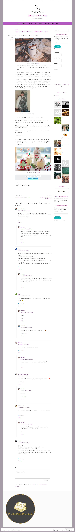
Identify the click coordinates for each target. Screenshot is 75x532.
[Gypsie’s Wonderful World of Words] (65, 128)
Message (56, 69)
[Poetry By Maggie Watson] (65, 155)
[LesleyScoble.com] (65, 105)
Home (18, 23)
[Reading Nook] (65, 113)
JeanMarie (23, 325)
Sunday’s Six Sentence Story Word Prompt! (45, 197)
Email (57, 58)
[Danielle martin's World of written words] (57, 152)
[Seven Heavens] (65, 179)
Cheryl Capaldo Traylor (23, 374)
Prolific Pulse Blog (37, 15)
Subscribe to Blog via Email (61, 34)
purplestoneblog (22, 209)
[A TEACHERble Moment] (65, 171)
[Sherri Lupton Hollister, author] (65, 120)
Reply (19, 222)
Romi (19, 294)
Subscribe (57, 46)
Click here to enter (33, 178)
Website (55, 63)
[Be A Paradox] (57, 175)
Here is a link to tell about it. (39, 120)
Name (57, 52)
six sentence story (49, 23)
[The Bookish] (65, 140)
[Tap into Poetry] (57, 113)
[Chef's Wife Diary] (57, 167)
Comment (46, 480)
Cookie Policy (20, 529)
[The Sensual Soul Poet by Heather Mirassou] (65, 148)
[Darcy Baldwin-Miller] (65, 163)
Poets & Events (38, 23)
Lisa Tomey (23, 227)
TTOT (57, 23)
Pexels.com (38, 63)
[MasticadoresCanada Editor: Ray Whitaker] (57, 144)
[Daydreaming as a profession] (57, 160)
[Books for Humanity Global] (57, 136)
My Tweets (56, 95)
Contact (24, 23)
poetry (30, 23)
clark (19, 441)
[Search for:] (61, 29)
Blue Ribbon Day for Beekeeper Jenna (23, 196)
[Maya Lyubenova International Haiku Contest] (57, 120)
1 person (22, 266)
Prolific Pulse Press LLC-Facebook (62, 84)
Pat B (19, 249)
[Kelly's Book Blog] (57, 105)
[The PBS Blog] (65, 134)
